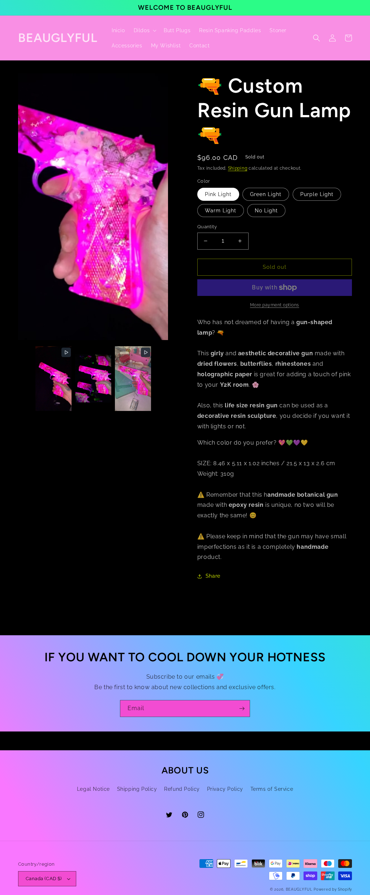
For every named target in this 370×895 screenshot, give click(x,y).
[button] (144, 30)
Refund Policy (182, 789)
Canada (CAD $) (44, 878)
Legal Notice (93, 789)
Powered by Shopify (333, 889)
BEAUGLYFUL (299, 889)
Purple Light (317, 194)
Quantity (207, 226)
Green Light (265, 194)
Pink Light (218, 194)
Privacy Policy (225, 789)
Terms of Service (271, 789)
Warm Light (220, 210)
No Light (266, 210)
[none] (53, 378)
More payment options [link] (274, 304)
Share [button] (213, 576)
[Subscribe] (242, 708)
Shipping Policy (137, 789)
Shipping (238, 168)
